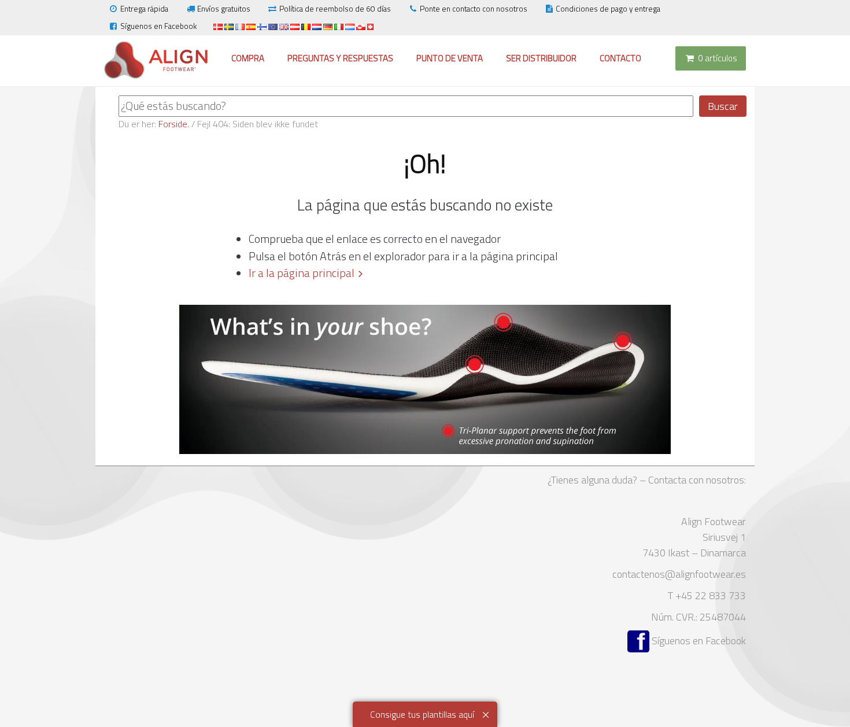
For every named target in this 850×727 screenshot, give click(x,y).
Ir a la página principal (301, 273)
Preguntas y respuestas (340, 58)
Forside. (173, 124)
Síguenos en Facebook (158, 26)
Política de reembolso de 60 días (335, 8)
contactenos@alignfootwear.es (679, 574)
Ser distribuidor (541, 58)
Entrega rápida (144, 8)
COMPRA (247, 58)
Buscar (723, 106)
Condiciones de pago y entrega (608, 8)
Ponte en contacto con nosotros (473, 8)
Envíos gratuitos (223, 8)
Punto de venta (449, 58)
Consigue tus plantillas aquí (422, 714)
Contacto (620, 58)
